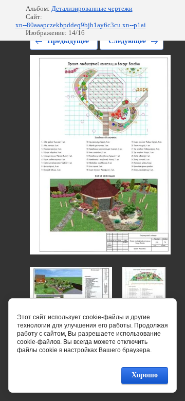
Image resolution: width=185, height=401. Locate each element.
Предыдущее (68, 41)
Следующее (127, 41)
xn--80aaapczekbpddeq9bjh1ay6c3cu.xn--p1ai (80, 25)
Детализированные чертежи (92, 8)
